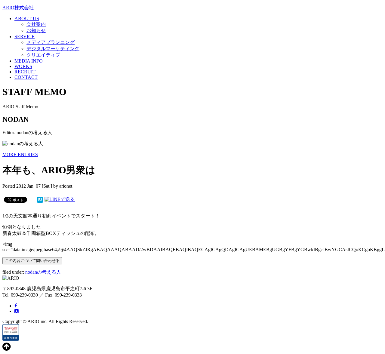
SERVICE (24, 36)
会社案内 (36, 24)
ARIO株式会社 (18, 7)
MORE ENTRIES (20, 154)
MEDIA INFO (28, 60)
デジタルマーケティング (52, 48)
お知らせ (36, 30)
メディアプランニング (50, 42)
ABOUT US (26, 18)
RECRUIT (24, 71)
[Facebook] (15, 305)
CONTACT (26, 77)
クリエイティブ (43, 54)
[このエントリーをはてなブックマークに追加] (40, 199)
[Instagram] (16, 311)
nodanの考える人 (43, 272)
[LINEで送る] (60, 199)
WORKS (23, 66)
